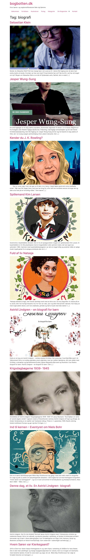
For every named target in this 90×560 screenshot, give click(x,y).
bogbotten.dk (21, 3)
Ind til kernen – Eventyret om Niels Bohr (36, 427)
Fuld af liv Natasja (21, 253)
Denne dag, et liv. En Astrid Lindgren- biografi (40, 485)
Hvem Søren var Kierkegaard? (29, 544)
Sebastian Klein (20, 22)
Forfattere (25, 11)
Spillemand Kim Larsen (25, 194)
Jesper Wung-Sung (23, 79)
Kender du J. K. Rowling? (26, 137)
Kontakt (74, 11)
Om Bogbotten (62, 11)
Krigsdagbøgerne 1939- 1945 (29, 368)
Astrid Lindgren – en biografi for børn (34, 309)
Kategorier (51, 11)
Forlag (43, 11)
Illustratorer (34, 11)
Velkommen (15, 11)
